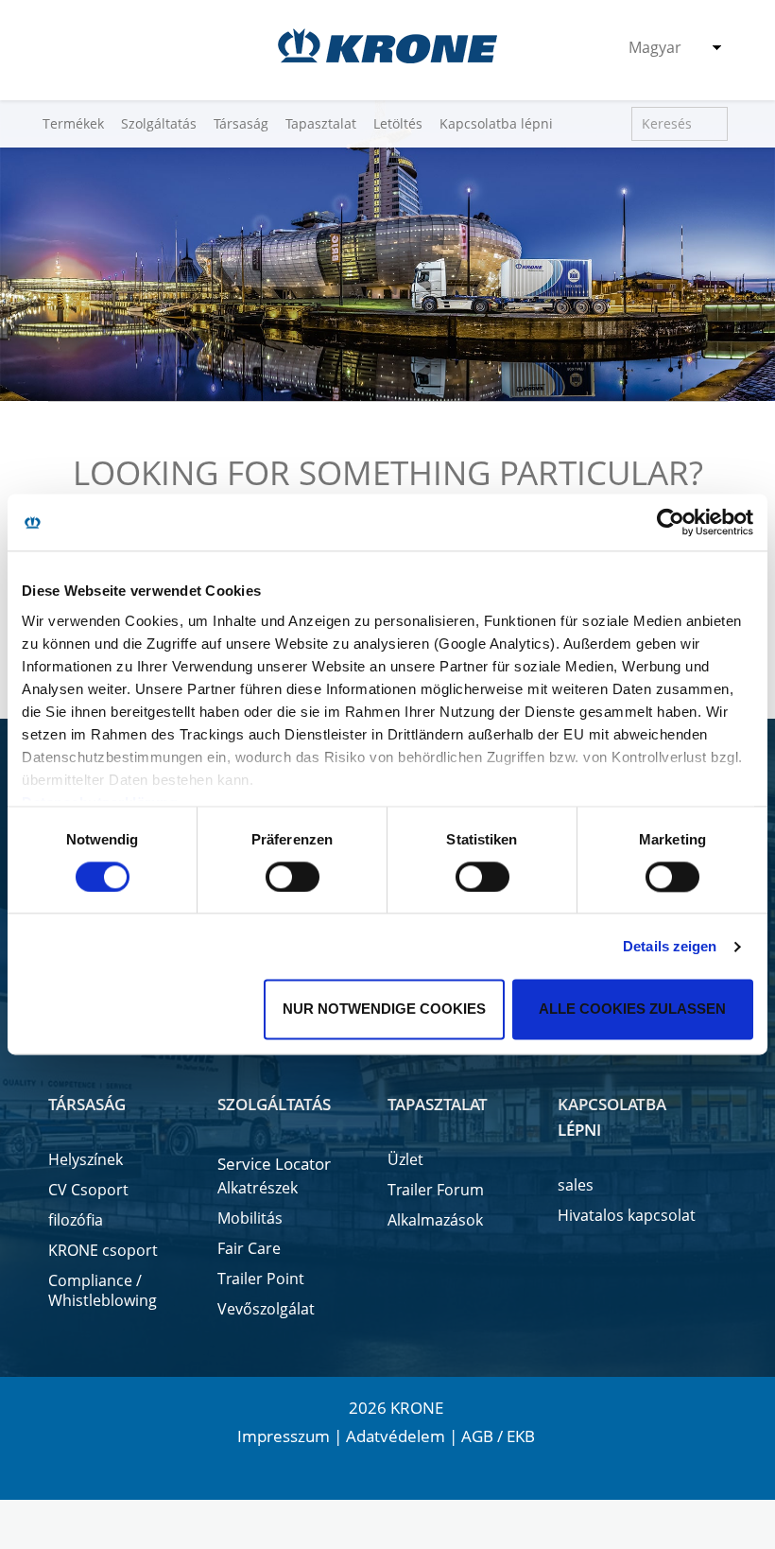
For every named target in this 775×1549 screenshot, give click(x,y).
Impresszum (283, 1436)
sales (576, 1185)
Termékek (73, 123)
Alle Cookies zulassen (632, 1009)
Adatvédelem (395, 1436)
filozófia (75, 1220)
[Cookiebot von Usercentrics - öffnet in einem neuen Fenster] (670, 522)
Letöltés (397, 123)
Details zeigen (669, 946)
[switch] (292, 877)
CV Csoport (88, 1190)
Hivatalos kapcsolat (627, 1216)
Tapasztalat (320, 123)
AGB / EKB (498, 1436)
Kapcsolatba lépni (496, 123)
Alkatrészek (257, 1188)
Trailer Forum (436, 1190)
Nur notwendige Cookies (384, 1009)
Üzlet (405, 1160)
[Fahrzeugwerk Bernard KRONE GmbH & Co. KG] (387, 45)
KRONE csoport (103, 1251)
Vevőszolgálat (266, 1309)
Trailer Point (260, 1279)
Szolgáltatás (159, 123)
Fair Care (249, 1249)
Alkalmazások (435, 1220)
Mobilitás (250, 1218)
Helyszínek (85, 1160)
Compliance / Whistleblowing (102, 1291)
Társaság (241, 123)
